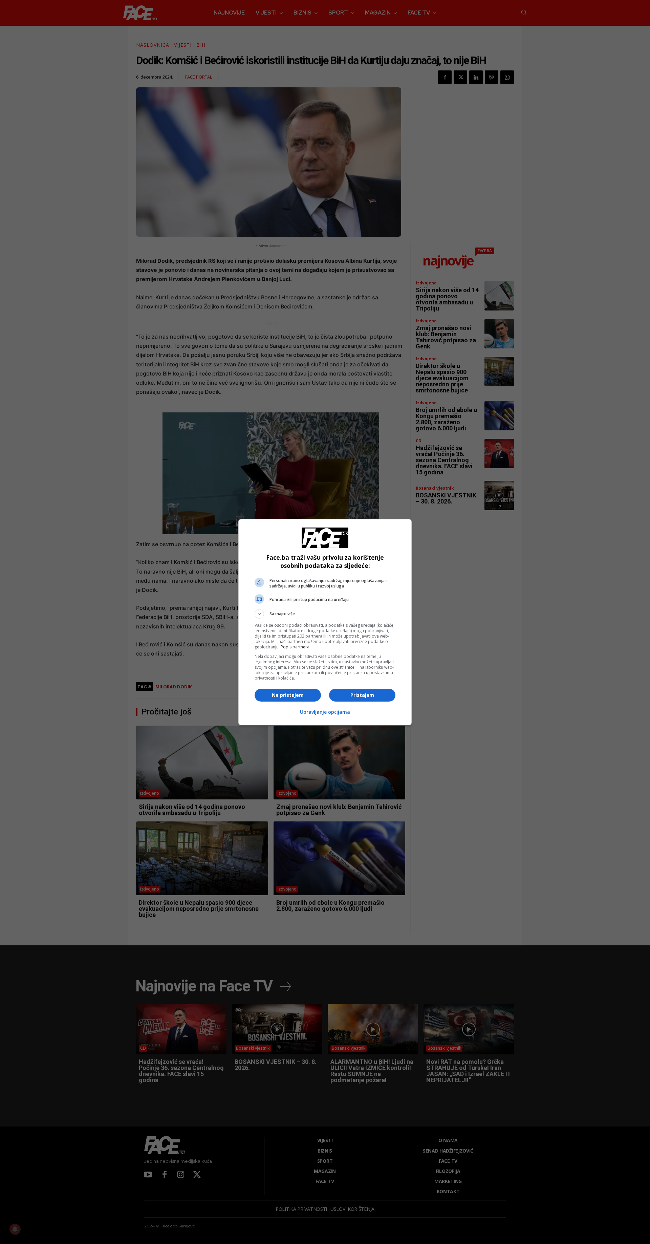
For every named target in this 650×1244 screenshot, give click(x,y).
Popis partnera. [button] (295, 647)
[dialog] (325, 622)
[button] (325, 614)
